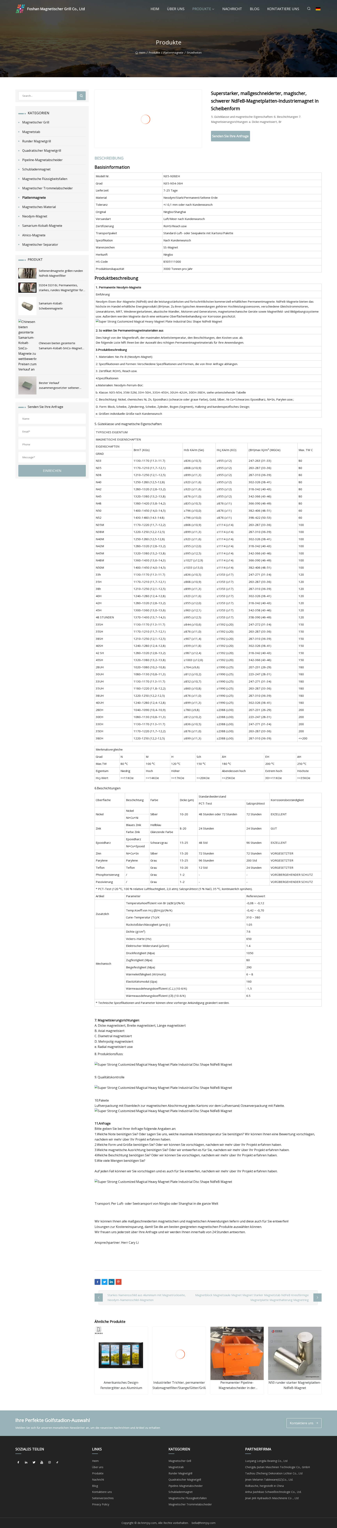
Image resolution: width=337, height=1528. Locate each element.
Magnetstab (31, 132)
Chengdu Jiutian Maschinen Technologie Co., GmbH (277, 1467)
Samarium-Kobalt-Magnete (42, 225)
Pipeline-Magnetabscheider (42, 160)
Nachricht (232, 8)
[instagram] (49, 1462)
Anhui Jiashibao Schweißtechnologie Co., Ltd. (273, 1492)
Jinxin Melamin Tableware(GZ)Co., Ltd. (269, 1479)
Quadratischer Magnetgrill (41, 150)
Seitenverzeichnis (103, 1498)
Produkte (201, 8)
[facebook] (18, 1462)
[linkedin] (26, 1462)
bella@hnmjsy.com (204, 1523)
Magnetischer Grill (35, 122)
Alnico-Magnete (33, 235)
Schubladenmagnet (36, 169)
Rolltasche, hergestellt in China (264, 1486)
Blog (254, 8)
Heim (155, 8)
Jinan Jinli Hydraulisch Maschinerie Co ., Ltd (272, 1498)
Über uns (175, 8)
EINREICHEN (52, 471)
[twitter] (34, 1462)
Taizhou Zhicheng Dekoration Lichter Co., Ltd (273, 1473)
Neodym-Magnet (34, 216)
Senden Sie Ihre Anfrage (230, 136)
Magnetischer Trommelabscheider (47, 188)
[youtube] (42, 1462)
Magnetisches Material (39, 207)
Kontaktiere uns (283, 8)
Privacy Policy (100, 1504)
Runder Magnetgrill (36, 141)
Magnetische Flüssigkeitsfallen (44, 179)
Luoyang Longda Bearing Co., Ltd (266, 1461)
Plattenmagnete (173, 53)
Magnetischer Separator (40, 244)
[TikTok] (57, 1462)
